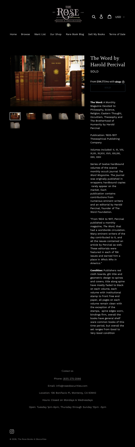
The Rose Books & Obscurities (32, 439)
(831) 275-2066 (72, 378)
